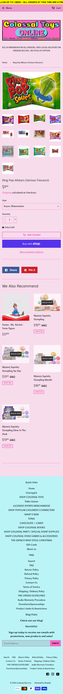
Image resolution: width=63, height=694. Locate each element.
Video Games (31, 501)
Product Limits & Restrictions (31, 608)
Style (4, 200)
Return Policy (32, 569)
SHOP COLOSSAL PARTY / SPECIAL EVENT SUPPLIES (31, 531)
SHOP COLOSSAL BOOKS (31, 527)
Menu (9, 8)
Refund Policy (31, 574)
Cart (58, 8)
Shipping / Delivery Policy (32, 591)
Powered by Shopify (42, 683)
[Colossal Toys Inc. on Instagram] (52, 674)
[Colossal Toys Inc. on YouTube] (57, 674)
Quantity (6, 214)
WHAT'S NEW (31, 514)
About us (31, 549)
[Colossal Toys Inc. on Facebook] (47, 674)
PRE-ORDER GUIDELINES (31, 595)
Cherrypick (31, 492)
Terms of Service (31, 587)
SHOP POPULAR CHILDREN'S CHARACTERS (31, 510)
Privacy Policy (32, 578)
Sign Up (55, 643)
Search (31, 561)
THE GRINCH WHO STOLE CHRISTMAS (31, 540)
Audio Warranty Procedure (31, 600)
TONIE (31, 518)
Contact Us (31, 582)
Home (4, 62)
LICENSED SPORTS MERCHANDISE (31, 505)
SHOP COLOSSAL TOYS (31, 497)
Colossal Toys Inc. (24, 683)
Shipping (6, 192)
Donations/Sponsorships (31, 604)
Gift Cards (31, 544)
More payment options (31, 252)
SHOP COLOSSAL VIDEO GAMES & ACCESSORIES (31, 536)
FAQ (31, 565)
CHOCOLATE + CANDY (31, 523)
